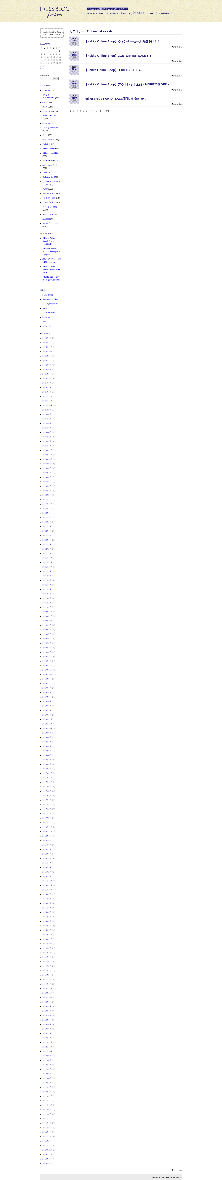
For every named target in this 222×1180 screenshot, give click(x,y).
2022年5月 (46, 535)
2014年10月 (47, 944)
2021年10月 (47, 567)
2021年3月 (46, 598)
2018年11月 (47, 724)
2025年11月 (47, 347)
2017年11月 (47, 778)
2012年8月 (46, 1060)
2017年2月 (46, 818)
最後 (107, 111)
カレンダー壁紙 (48, 198)
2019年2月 (46, 710)
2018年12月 (47, 719)
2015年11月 (47, 885)
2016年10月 (47, 836)
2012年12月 (47, 1042)
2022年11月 (47, 509)
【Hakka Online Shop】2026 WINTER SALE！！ (51, 269)
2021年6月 (46, 585)
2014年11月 (47, 939)
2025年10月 (47, 351)
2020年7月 (46, 634)
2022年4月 (46, 540)
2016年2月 (46, 872)
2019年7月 (46, 688)
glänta (45, 102)
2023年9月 (46, 464)
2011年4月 (46, 1132)
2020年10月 (47, 621)
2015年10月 (47, 890)
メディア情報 (47, 214)
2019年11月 (47, 670)
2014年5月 (46, 966)
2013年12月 (47, 988)
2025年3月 (46, 383)
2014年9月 (46, 948)
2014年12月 (47, 935)
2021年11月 (47, 562)
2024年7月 (46, 419)
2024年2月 (46, 441)
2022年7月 (46, 526)
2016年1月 (46, 876)
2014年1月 (46, 984)
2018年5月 (46, 751)
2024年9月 (46, 410)
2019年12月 (47, 666)
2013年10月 (47, 997)
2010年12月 (47, 1150)
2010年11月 (47, 1154)
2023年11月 (47, 455)
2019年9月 (46, 679)
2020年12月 (47, 612)
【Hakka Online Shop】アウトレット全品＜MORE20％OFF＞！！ (130, 84)
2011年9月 (46, 1110)
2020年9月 (46, 625)
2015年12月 (47, 881)
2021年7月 (46, 580)
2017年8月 (46, 791)
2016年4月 (46, 863)
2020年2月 (46, 657)
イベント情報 (47, 193)
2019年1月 (46, 715)
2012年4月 (46, 1078)
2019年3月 (46, 706)
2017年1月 (46, 823)
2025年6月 (46, 369)
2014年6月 (46, 962)
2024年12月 (47, 396)
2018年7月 (46, 742)
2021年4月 (46, 594)
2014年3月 (46, 975)
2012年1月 (46, 1092)
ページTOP (177, 1170)
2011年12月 (47, 1096)
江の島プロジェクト (50, 223)
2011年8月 (46, 1114)
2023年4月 (46, 486)
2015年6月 (46, 908)
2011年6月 (46, 1123)
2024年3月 (46, 437)
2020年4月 (46, 648)
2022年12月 (47, 504)
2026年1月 (46, 338)
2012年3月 (46, 1083)
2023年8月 (46, 468)
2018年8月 (46, 737)
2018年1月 (46, 769)
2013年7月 (46, 1011)
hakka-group (47, 295)
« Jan (42, 69)
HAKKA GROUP (49, 116)
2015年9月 (46, 894)
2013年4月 (46, 1024)
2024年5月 (46, 428)
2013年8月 (46, 1006)
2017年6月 (46, 800)
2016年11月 (47, 831)
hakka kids (46, 123)
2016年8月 (46, 845)
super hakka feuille (50, 165)
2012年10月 (47, 1051)
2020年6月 (46, 639)
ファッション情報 (49, 207)
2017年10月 (47, 782)
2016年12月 (47, 827)
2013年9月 (46, 1002)
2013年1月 (46, 1038)
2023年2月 (46, 495)
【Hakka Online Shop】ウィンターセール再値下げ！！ (51, 241)
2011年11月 (47, 1101)
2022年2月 (46, 549)
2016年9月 (46, 840)
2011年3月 (46, 1136)
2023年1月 (46, 500)
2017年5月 (46, 805)
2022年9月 (46, 517)
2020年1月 (46, 661)
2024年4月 (46, 432)
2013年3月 (46, 1029)
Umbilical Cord (48, 177)
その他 (45, 189)
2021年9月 (46, 571)
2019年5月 (46, 697)
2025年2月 (46, 387)
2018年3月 (46, 760)
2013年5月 (46, 1020)
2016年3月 (46, 867)
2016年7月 (46, 849)
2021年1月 (46, 607)
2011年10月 (47, 1105)
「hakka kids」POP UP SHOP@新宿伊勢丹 (51, 280)
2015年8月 (46, 899)
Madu (44, 135)
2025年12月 (47, 343)
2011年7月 (46, 1119)
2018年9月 (46, 733)
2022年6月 (46, 531)
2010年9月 (46, 1163)
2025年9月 (46, 356)
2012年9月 (46, 1056)
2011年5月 (46, 1128)
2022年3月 (46, 544)
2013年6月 (46, 1015)
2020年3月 (46, 652)
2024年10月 (47, 405)
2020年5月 (46, 643)
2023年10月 (47, 459)
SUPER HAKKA (48, 161)
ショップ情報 (47, 202)
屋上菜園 (46, 219)
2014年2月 (46, 980)
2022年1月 (46, 553)
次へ (101, 111)
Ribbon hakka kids (50, 153)
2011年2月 (46, 1141)
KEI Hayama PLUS (50, 128)
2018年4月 (46, 755)
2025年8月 (46, 361)
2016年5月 (46, 858)
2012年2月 (46, 1087)
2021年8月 (46, 576)
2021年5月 (46, 589)
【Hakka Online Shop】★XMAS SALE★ (112, 70)
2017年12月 (47, 773)
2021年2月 (46, 603)
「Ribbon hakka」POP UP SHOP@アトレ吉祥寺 (51, 252)
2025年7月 (46, 365)
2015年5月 (46, 912)
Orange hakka (48, 140)
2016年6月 (46, 854)
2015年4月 (46, 917)
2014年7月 (46, 957)
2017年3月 (46, 813)
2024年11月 (47, 401)
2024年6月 (46, 423)
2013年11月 (47, 993)
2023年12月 (47, 450)
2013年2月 (46, 1033)
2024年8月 (46, 414)
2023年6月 (46, 477)
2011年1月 (46, 1146)
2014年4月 (46, 971)
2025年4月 (46, 378)
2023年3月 (46, 491)
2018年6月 (46, 746)
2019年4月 (46, 701)
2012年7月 (46, 1065)
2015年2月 (46, 926)
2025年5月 (46, 374)
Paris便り (46, 144)
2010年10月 (47, 1159)
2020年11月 (47, 616)
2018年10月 (47, 728)
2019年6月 (46, 692)
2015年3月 (46, 921)
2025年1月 (46, 392)
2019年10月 (47, 674)
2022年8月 (46, 522)
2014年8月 (46, 953)
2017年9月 (46, 787)
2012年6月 (46, 1069)
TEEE (44, 172)
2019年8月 (46, 684)
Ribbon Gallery (48, 149)
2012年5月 (46, 1074)
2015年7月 (46, 903)
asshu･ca (46, 90)
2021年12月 (47, 558)
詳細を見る (177, 47)
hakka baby (47, 111)
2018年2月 (46, 764)
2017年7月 (46, 796)
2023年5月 (46, 482)
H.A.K (44, 107)
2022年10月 (47, 513)
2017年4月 (46, 809)
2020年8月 (46, 630)
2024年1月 (46, 446)
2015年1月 (46, 930)
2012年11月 (47, 1047)
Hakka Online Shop (50, 299)
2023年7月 (46, 473)
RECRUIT (46, 326)
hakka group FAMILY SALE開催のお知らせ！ (115, 98)
